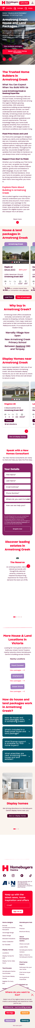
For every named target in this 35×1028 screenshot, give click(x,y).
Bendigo (10, 1013)
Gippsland (10, 1021)
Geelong (25, 1021)
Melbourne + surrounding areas (17, 1007)
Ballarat (25, 1013)
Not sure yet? (17, 1025)
